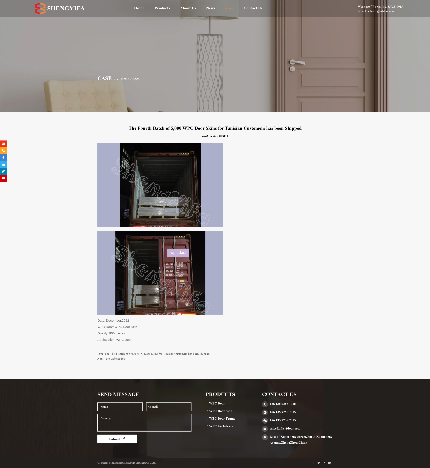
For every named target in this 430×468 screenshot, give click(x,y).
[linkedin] (324, 463)
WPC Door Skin (220, 411)
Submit (114, 439)
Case (229, 8)
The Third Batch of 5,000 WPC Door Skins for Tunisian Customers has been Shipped (157, 353)
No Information (115, 358)
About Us (188, 8)
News (210, 8)
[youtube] (330, 463)
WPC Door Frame (222, 418)
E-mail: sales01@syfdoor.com (376, 11)
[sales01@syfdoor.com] (3, 143)
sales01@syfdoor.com (285, 428)
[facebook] (314, 463)
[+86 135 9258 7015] (3, 150)
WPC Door (217, 403)
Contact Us (253, 8)
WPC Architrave (221, 426)
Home (139, 8)
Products (162, 8)
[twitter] (319, 463)
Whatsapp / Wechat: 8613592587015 (380, 6)
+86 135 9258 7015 (283, 403)
